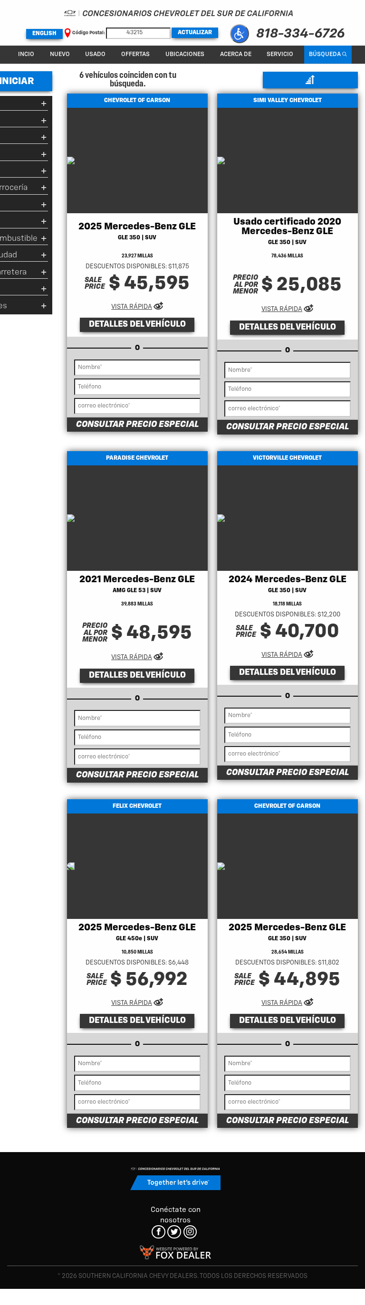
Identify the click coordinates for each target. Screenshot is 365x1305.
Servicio (280, 54)
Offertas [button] (135, 54)
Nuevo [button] (60, 54)
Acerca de (235, 54)
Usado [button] (95, 54)
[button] (239, 33)
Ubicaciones (184, 54)
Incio (26, 54)
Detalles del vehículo (137, 324)
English (44, 34)
